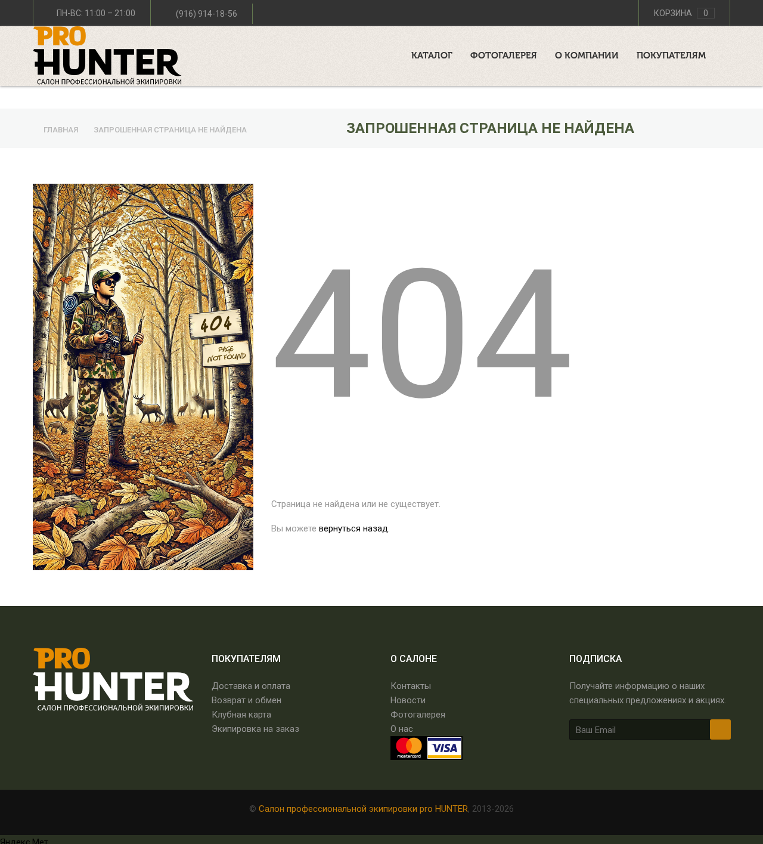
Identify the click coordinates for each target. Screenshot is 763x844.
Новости (408, 700)
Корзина (681, 13)
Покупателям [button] (671, 55)
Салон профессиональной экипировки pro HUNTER (363, 808)
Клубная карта (241, 714)
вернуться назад (353, 528)
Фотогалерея (417, 714)
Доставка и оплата (251, 686)
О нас (401, 729)
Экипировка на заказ (255, 729)
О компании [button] (587, 55)
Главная (62, 129)
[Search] (726, 53)
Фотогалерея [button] (503, 55)
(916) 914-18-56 (206, 14)
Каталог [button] (431, 55)
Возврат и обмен (246, 700)
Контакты (410, 686)
